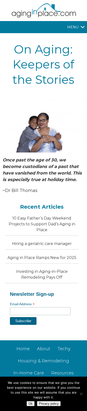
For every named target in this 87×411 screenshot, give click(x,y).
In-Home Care (28, 373)
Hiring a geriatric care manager (42, 243)
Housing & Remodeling (43, 361)
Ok (31, 403)
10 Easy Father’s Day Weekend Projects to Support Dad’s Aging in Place (42, 224)
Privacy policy (49, 403)
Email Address (22, 304)
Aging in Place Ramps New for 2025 (41, 257)
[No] (81, 393)
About (43, 348)
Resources (62, 373)
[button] (73, 27)
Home (23, 348)
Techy (64, 348)
